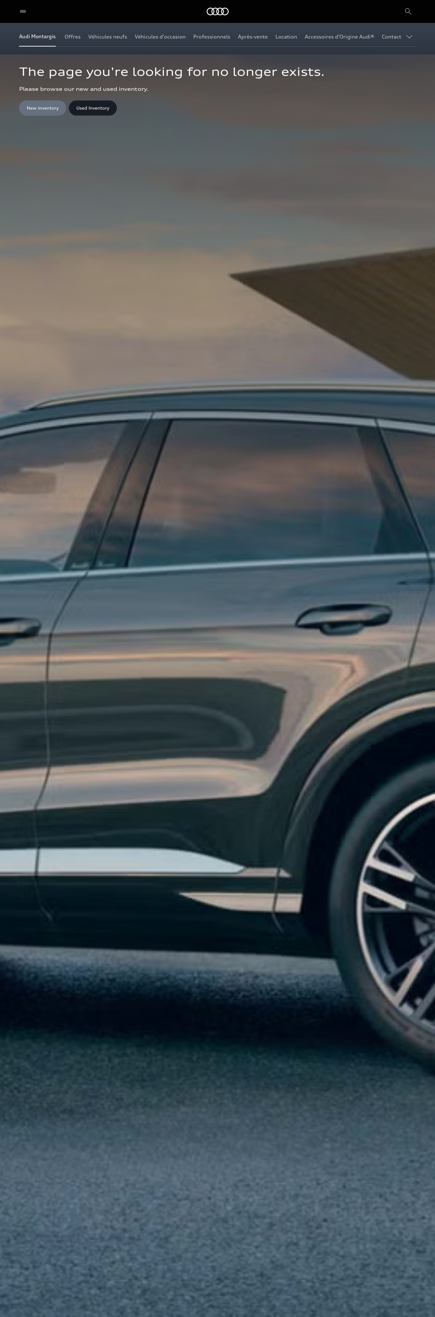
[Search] (408, 11)
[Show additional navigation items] (411, 36)
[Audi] (218, 11)
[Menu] (24, 11)
